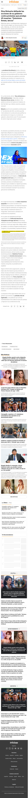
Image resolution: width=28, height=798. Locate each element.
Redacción (12, 769)
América (7, 755)
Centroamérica (20, 758)
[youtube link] (15, 748)
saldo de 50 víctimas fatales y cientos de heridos (13, 80)
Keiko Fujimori (11, 4)
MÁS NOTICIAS (14, 496)
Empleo (16, 769)
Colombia (17, 755)
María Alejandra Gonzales (11, 37)
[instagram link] (13, 748)
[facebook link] (7, 748)
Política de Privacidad (19, 787)
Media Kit (14, 779)
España (21, 755)
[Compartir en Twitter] (12, 62)
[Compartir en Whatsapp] (6, 62)
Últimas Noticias (14, 761)
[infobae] (14, 2)
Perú (2, 8)
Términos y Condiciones (9, 787)
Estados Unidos (8, 758)
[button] (2, 1)
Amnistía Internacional (6, 349)
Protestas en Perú (13, 346)
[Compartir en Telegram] (18, 62)
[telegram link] (18, 748)
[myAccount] (26, 2)
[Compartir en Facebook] (9, 62)
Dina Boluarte (4, 346)
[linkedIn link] (21, 748)
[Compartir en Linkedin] (15, 62)
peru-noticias (16, 349)
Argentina (12, 755)
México (14, 758)
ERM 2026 (17, 4)
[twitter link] (10, 748)
